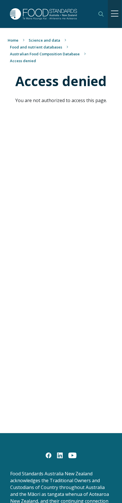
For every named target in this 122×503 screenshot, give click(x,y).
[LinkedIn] (60, 454)
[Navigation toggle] (114, 14)
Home (13, 40)
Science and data (44, 40)
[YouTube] (72, 454)
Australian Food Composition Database (45, 53)
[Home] (50, 14)
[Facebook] (48, 454)
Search (101, 14)
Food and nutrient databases (36, 47)
